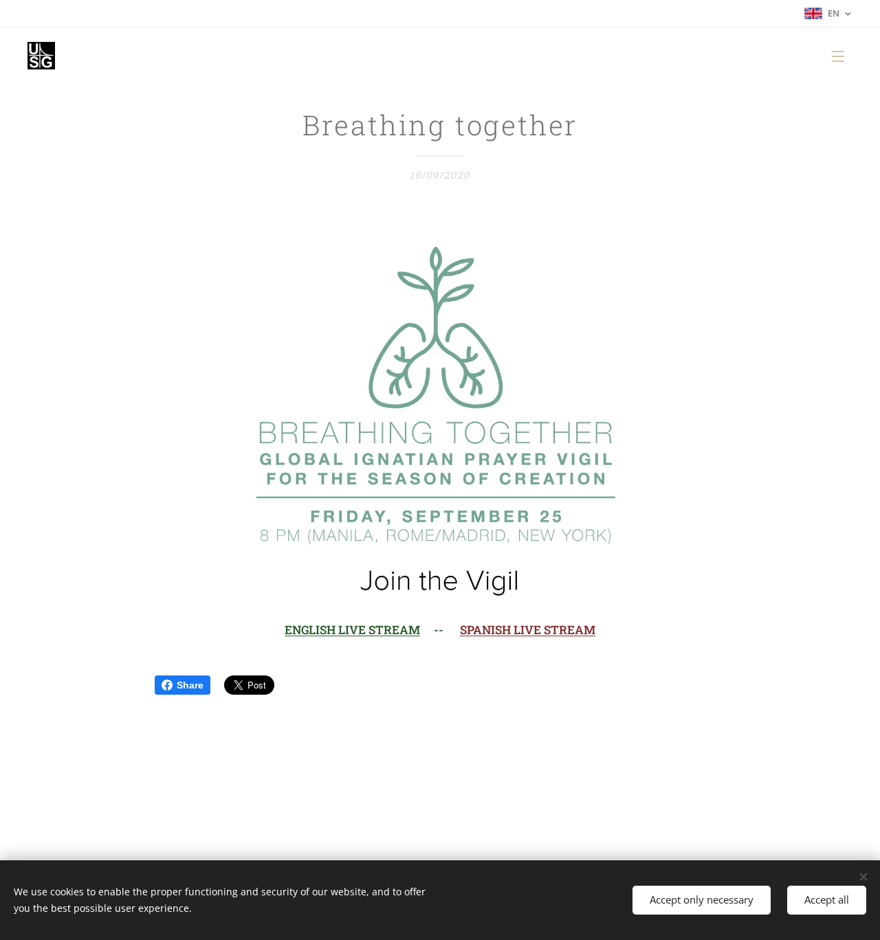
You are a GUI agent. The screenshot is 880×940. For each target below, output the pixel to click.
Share (190, 685)
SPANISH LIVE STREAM (527, 630)
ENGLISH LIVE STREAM (352, 630)
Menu (842, 55)
